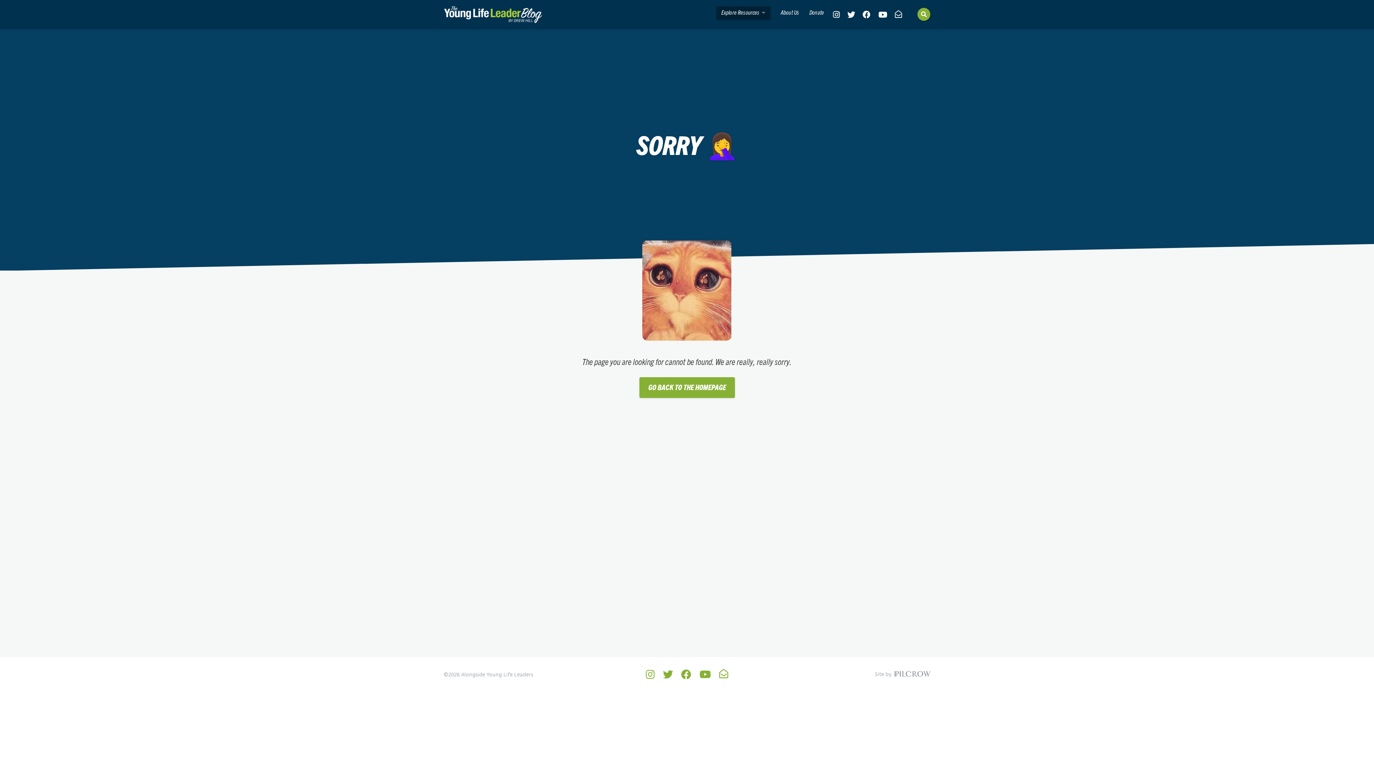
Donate (816, 12)
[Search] (923, 14)
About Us (790, 12)
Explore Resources (741, 12)
